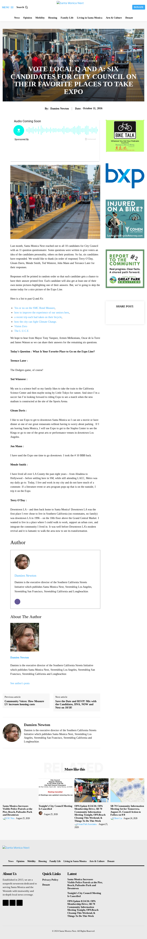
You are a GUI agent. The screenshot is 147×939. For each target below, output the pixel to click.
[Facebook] (116, 315)
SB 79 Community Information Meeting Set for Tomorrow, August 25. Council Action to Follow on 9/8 (127, 810)
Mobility (58, 61)
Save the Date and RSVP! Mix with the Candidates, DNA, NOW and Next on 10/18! (75, 704)
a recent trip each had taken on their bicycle (38, 317)
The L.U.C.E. (21, 330)
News (74, 61)
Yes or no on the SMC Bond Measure (34, 308)
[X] (125, 315)
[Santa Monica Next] (74, 6)
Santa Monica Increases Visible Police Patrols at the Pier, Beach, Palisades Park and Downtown (17, 810)
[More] (134, 315)
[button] (22, 7)
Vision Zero (20, 326)
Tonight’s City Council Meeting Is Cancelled (55, 807)
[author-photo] (9, 818)
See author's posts (19, 683)
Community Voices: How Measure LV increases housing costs (24, 703)
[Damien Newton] (12, 732)
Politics (89, 61)
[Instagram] (13, 903)
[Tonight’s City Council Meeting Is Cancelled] (56, 790)
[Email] (17, 602)
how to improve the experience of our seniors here (41, 312)
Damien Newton (59, 108)
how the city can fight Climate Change (35, 321)
